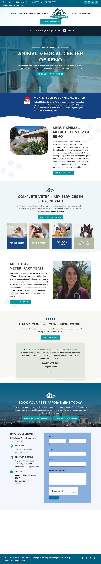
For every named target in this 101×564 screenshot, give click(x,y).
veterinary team (59, 161)
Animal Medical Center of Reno (31, 65)
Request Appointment (50, 22)
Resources (41, 14)
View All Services (50, 217)
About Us (21, 14)
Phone (51, 460)
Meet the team (20, 302)
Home (13, 14)
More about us (63, 173)
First (50, 444)
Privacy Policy (63, 557)
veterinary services (67, 206)
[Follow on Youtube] (92, 2)
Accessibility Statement (15, 560)
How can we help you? (57, 470)
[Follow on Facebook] (85, 2)
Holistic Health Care (84, 243)
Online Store (84, 14)
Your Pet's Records (66, 418)
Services (32, 14)
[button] (50, 371)
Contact (74, 14)
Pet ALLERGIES (17, 243)
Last (70, 444)
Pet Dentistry (39, 243)
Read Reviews (50, 337)
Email (51, 449)
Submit (54, 498)
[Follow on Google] (96, 2)
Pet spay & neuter (62, 243)
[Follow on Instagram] (88, 2)
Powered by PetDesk (47, 557)
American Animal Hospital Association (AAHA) (59, 105)
